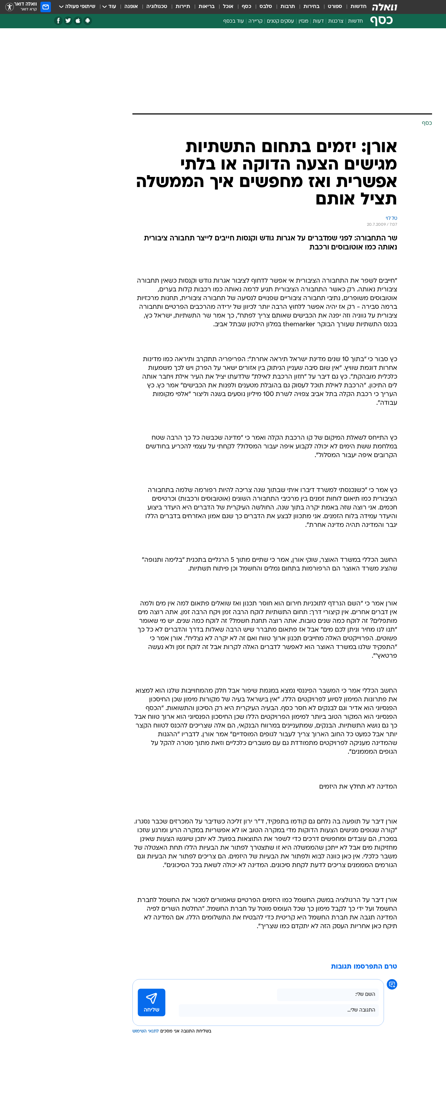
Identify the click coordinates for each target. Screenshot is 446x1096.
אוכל (228, 6)
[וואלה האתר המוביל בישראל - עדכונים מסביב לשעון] (384, 6)
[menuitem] (354, 7)
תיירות (183, 6)
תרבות (287, 6)
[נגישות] (9, 7)
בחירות (311, 6)
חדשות (359, 6)
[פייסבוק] (58, 20)
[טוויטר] (68, 20)
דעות (318, 21)
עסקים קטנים (280, 21)
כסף (246, 6)
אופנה (131, 6)
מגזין (303, 21)
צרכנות (336, 21)
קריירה (255, 21)
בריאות (207, 6)
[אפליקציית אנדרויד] (87, 20)
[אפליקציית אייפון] (78, 20)
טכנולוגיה (156, 6)
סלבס (266, 6)
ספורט (335, 6)
